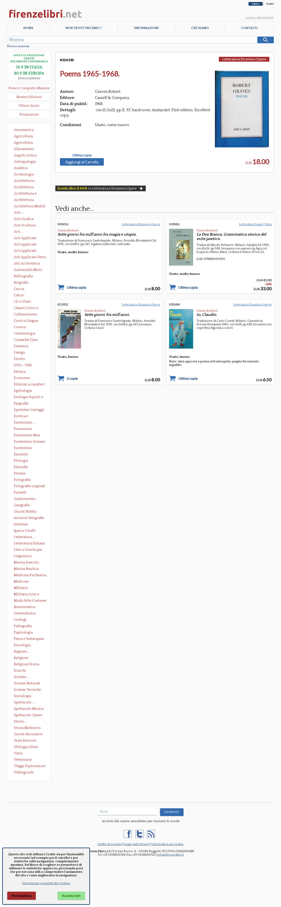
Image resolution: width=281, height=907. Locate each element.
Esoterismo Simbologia (23, 448)
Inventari (21, 524)
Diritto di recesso (109, 844)
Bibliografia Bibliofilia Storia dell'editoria (27, 276)
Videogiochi (24, 772)
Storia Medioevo (27, 728)
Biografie (21, 282)
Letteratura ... (24, 537)
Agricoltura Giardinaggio (24, 143)
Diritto (19, 359)
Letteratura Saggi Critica (255, 224)
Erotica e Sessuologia (23, 416)
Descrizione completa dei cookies (46, 883)
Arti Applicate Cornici (25, 244)
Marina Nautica (26, 569)
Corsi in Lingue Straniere (26, 321)
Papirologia (23, 632)
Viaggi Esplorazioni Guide (29, 766)
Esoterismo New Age (27, 435)
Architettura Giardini (24, 200)
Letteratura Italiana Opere (29, 543)
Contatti (249, 28)
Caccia (19, 289)
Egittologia (23, 391)
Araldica (20, 168)
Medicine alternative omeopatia (22, 582)
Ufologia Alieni (26, 747)
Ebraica (20, 372)
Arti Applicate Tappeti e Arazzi (27, 251)
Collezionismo (25, 314)
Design (19, 352)
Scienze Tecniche (27, 690)
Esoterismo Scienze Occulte (29, 442)
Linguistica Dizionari (22, 556)
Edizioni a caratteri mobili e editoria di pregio (29, 384)
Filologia (21, 461)
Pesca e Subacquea (29, 639)
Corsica (20, 327)
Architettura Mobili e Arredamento (29, 206)
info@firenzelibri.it (170, 855)
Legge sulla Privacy (136, 844)
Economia (22, 378)
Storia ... (20, 721)
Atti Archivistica (27, 263)
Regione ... (22, 651)
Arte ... (19, 213)
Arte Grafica (23, 219)
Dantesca (21, 346)
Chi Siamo (200, 28)
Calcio (19, 295)
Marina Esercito (26, 562)
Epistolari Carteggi (29, 410)
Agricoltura (23, 136)
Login (250, 18)
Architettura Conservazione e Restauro (27, 187)
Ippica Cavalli (25, 531)
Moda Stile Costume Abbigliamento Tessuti (30, 601)
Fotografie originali (29, 486)
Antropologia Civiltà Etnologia (27, 162)
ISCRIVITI (171, 812)
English (270, 3)
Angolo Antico (25, 155)
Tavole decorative (28, 734)
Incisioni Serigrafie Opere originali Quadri (29, 518)
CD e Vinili (22, 302)
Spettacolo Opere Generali (28, 715)
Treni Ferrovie (25, 740)
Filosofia (21, 467)
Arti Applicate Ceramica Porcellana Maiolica (29, 238)
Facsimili (21, 454)
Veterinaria (23, 760)
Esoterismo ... (24, 422)
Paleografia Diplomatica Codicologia (24, 626)
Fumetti (20, 492)
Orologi (20, 620)
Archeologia (24, 174)
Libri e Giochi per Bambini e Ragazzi (28, 550)
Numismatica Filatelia (24, 607)
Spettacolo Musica (29, 709)
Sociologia (22, 696)
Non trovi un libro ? (83, 28)
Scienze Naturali (27, 683)
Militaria (21, 588)
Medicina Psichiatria (30, 575)
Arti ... (18, 232)
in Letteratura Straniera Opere (97, 188)
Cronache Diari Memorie (26, 340)
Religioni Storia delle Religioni (26, 664)
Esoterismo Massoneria (23, 429)
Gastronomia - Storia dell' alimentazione (26, 499)
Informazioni (146, 28)
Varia (18, 753)
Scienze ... (21, 677)
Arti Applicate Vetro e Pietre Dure (30, 257)
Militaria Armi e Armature (26, 594)
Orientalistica (25, 613)
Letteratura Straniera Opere (244, 59)
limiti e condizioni (29, 78)
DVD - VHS (23, 365)
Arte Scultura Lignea (25, 225)
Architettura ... (25, 181)
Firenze (19, 473)
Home (28, 28)
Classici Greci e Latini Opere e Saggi (30, 308)
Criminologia (24, 333)
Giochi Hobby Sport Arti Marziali (29, 512)
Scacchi (20, 671)
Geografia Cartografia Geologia (23, 505)
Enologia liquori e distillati (28, 397)
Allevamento (24, 149)
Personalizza (21, 896)
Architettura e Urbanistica (25, 193)
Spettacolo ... (24, 702)
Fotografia (22, 480)
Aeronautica (24, 130)
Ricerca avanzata (18, 46)
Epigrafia (21, 403)
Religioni (21, 658)
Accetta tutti (71, 896)
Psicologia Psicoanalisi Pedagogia (23, 645)
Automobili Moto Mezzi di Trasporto (29, 270)
